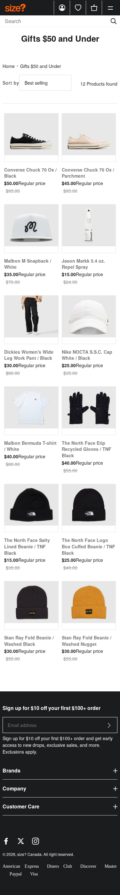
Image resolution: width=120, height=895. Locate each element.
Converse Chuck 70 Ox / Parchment (88, 172)
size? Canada (29, 854)
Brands (11, 770)
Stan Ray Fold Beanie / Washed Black (29, 640)
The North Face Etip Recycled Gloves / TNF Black (86, 449)
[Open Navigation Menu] (110, 7)
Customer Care (21, 806)
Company (14, 788)
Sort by (11, 83)
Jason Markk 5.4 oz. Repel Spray (83, 264)
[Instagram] (35, 843)
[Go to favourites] (78, 8)
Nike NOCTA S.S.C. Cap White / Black (87, 355)
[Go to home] (15, 7)
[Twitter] (20, 843)
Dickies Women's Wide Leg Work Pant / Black (28, 355)
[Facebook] (6, 843)
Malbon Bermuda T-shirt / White (30, 446)
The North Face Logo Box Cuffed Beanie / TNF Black (88, 546)
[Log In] (62, 8)
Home (9, 66)
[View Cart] (94, 8)
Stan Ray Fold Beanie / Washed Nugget (86, 640)
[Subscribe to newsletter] (109, 727)
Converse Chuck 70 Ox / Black (30, 172)
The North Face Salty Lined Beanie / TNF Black (27, 546)
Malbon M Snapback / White (27, 264)
